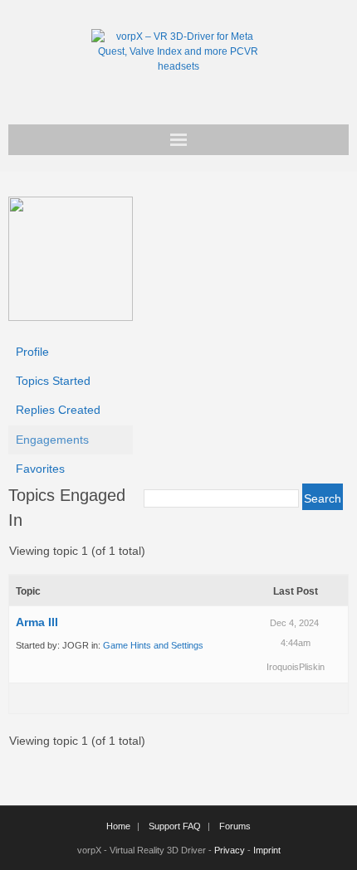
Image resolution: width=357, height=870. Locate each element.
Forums (235, 826)
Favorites (40, 468)
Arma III (37, 622)
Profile (32, 351)
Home (118, 826)
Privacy (229, 850)
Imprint (267, 850)
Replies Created (58, 409)
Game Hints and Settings (153, 645)
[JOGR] (70, 316)
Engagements (52, 439)
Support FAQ (175, 826)
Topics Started (53, 380)
